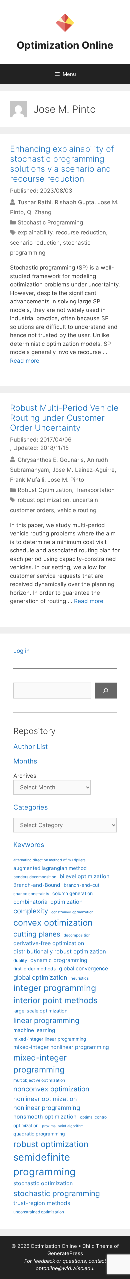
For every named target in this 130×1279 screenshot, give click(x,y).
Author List (30, 747)
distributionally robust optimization (59, 951)
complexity (30, 911)
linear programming (46, 1020)
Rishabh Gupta (74, 202)
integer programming (54, 988)
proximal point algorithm (62, 1126)
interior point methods (55, 1000)
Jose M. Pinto (66, 479)
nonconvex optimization (51, 1089)
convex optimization (53, 922)
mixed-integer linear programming (49, 1039)
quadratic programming (39, 1133)
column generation (72, 893)
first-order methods (34, 968)
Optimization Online (65, 45)
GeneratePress (65, 1253)
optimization (26, 1125)
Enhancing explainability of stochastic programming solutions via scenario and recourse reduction (62, 164)
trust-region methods (41, 1203)
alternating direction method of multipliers (49, 860)
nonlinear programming (46, 1107)
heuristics (80, 978)
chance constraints (31, 893)
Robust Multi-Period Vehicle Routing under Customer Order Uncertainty (64, 418)
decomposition (77, 935)
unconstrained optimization (38, 1211)
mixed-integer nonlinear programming (61, 1047)
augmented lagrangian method (50, 868)
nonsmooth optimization (45, 1116)
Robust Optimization (45, 490)
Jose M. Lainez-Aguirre (83, 469)
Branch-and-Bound (36, 885)
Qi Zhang (39, 212)
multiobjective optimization (39, 1080)
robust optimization (43, 500)
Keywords (28, 845)
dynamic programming (58, 960)
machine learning (34, 1030)
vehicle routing (76, 510)
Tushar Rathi (34, 202)
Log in (21, 650)
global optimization (40, 977)
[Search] (106, 691)
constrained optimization (72, 912)
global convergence (83, 968)
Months (25, 761)
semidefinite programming (44, 1164)
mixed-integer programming (40, 1064)
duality (20, 960)
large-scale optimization (40, 1010)
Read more (24, 360)
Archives (24, 775)
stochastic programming (56, 1193)
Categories (30, 807)
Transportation (95, 490)
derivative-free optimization (48, 943)
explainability (35, 232)
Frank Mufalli (27, 479)
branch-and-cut (81, 885)
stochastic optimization (43, 1183)
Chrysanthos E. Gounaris (51, 459)
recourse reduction (81, 232)
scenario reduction (35, 242)
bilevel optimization (84, 876)
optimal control (94, 1117)
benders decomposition (34, 877)
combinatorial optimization (48, 901)
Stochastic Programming (50, 222)
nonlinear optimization (45, 1098)
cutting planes (36, 934)
